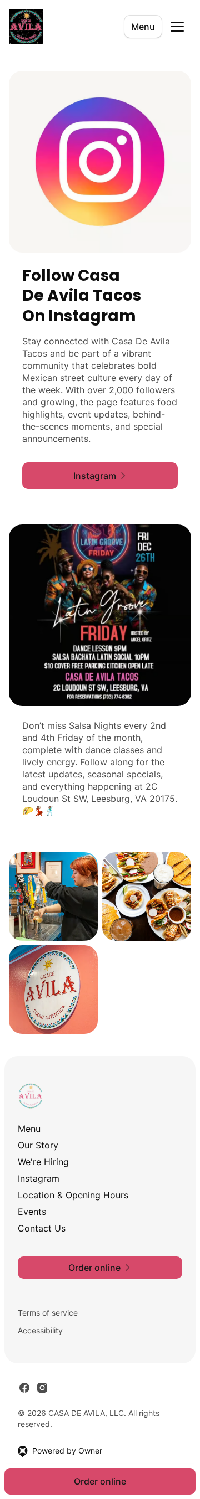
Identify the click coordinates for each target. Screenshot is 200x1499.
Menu (143, 26)
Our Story (38, 1145)
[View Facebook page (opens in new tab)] (24, 1387)
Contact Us (42, 1228)
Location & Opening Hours (73, 1195)
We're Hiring (43, 1161)
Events (32, 1211)
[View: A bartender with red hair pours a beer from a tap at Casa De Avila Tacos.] (53, 896)
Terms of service (48, 1312)
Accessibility (40, 1330)
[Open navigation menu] (177, 27)
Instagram (38, 1178)
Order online (100, 1481)
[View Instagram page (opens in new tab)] (42, 1387)
